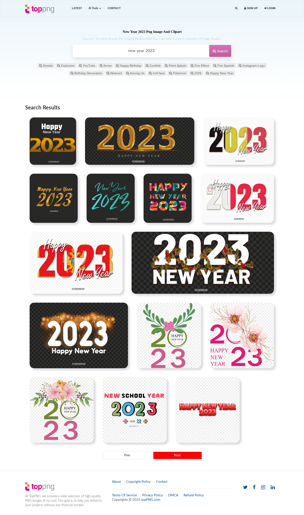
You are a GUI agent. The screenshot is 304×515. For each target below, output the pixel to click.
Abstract (115, 73)
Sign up (252, 8)
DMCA (173, 495)
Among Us (136, 73)
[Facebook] (254, 487)
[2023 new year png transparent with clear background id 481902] (169, 335)
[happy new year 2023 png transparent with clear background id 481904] (62, 409)
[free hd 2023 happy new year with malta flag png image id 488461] (237, 198)
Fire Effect (201, 65)
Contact (114, 8)
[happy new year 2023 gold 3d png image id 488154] (53, 141)
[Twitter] (245, 487)
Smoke (47, 65)
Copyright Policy (138, 481)
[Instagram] (263, 487)
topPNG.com (150, 499)
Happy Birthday (130, 65)
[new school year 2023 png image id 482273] (135, 409)
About (116, 481)
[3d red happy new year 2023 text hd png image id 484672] (208, 409)
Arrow (107, 65)
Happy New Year (221, 73)
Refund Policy (194, 495)
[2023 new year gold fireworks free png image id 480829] (79, 335)
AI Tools (94, 8)
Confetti (154, 65)
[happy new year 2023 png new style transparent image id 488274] (168, 198)
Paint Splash (177, 65)
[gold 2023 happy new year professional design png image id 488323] (139, 141)
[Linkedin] (273, 487)
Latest (77, 8)
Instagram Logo (253, 65)
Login (271, 8)
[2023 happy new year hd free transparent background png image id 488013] (54, 198)
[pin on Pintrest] (70, 123)
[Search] (236, 8)
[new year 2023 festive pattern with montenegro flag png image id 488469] (76, 262)
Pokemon (179, 73)
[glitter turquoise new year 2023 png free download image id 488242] (111, 198)
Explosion (67, 65)
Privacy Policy (152, 495)
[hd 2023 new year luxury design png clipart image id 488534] (203, 262)
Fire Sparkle (225, 65)
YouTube (88, 65)
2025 (198, 73)
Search (222, 51)
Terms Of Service (124, 495)
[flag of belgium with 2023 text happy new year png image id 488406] (238, 141)
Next (177, 455)
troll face (158, 73)
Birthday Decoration (87, 73)
